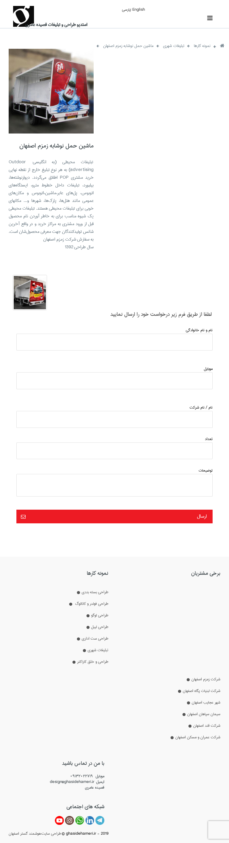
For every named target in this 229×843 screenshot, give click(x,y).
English (138, 9)
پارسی (126, 9)
